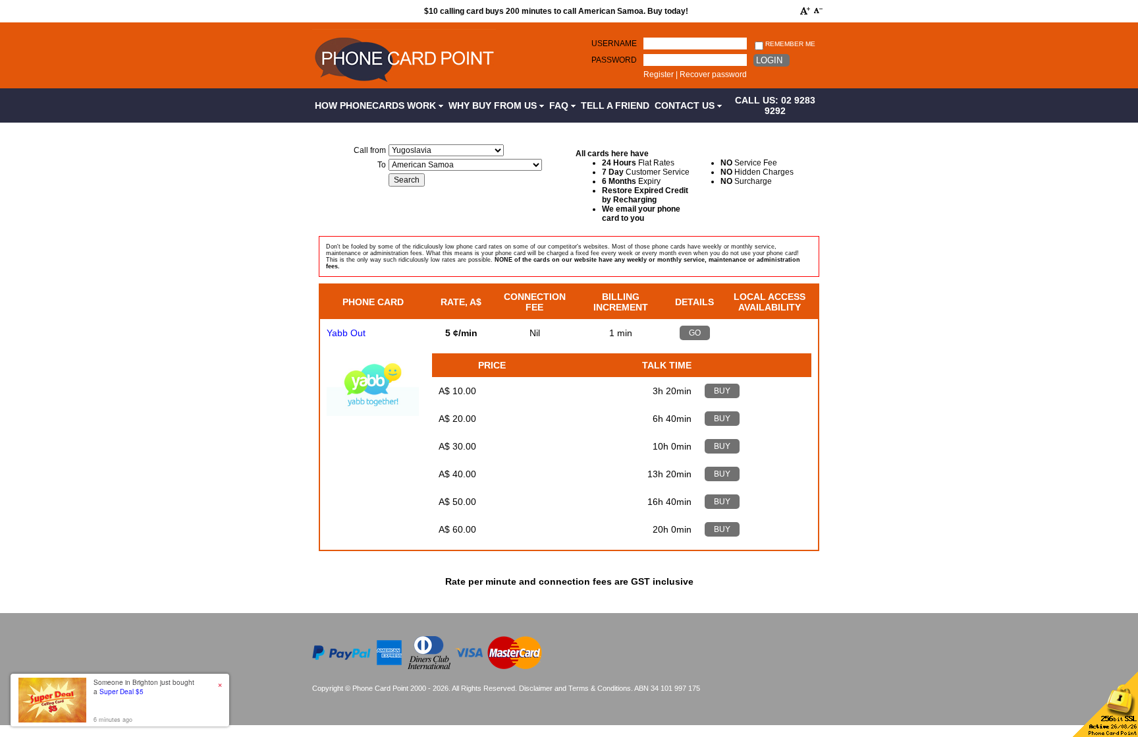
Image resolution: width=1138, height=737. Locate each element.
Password (614, 60)
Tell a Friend (615, 105)
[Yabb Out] (373, 412)
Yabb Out (346, 333)
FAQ (560, 105)
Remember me (789, 43)
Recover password (713, 74)
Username (614, 43)
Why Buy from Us (493, 105)
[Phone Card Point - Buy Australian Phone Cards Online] (404, 83)
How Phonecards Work (377, 105)
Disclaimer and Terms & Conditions (575, 688)
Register (658, 74)
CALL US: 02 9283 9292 (775, 105)
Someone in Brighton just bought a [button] (144, 687)
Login (769, 60)
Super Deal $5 (121, 691)
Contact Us (686, 105)
